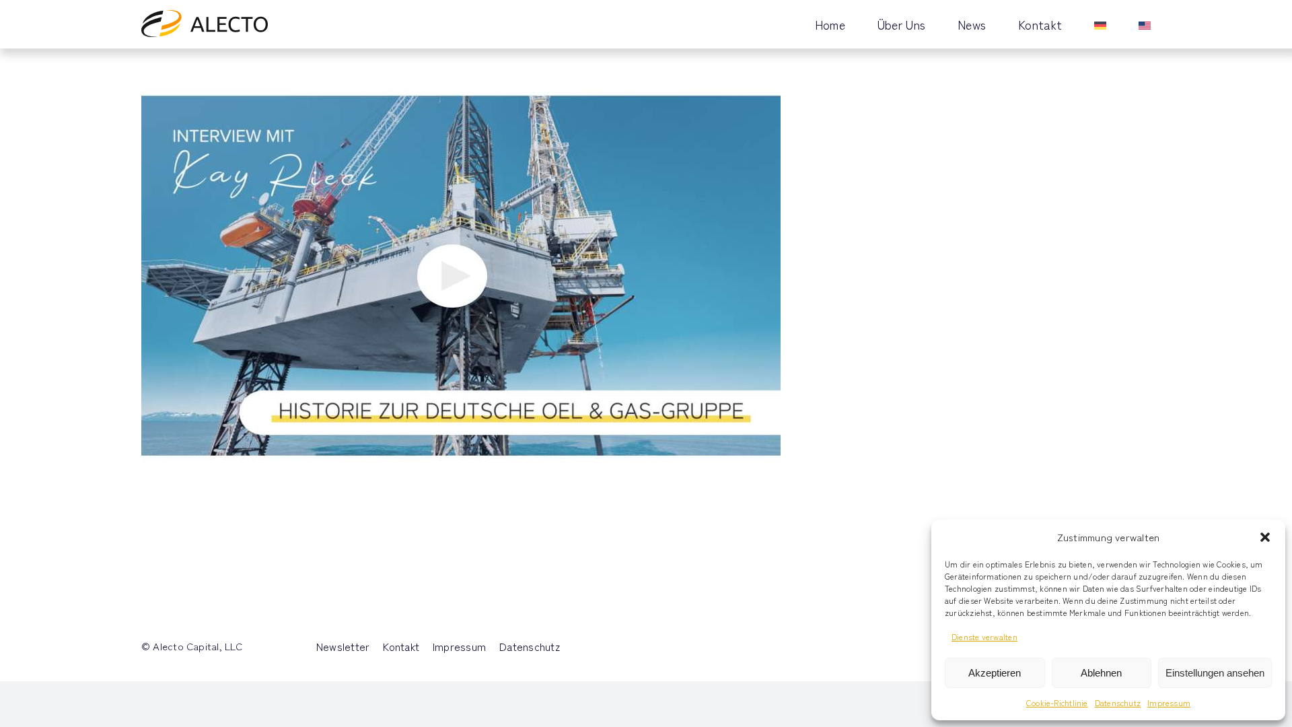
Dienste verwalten (984, 636)
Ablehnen (1101, 673)
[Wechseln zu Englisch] (1145, 24)
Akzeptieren (994, 673)
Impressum (1168, 702)
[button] (1265, 537)
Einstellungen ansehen (1214, 673)
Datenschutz (1118, 702)
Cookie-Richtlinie (1057, 702)
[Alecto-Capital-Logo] (204, 15)
